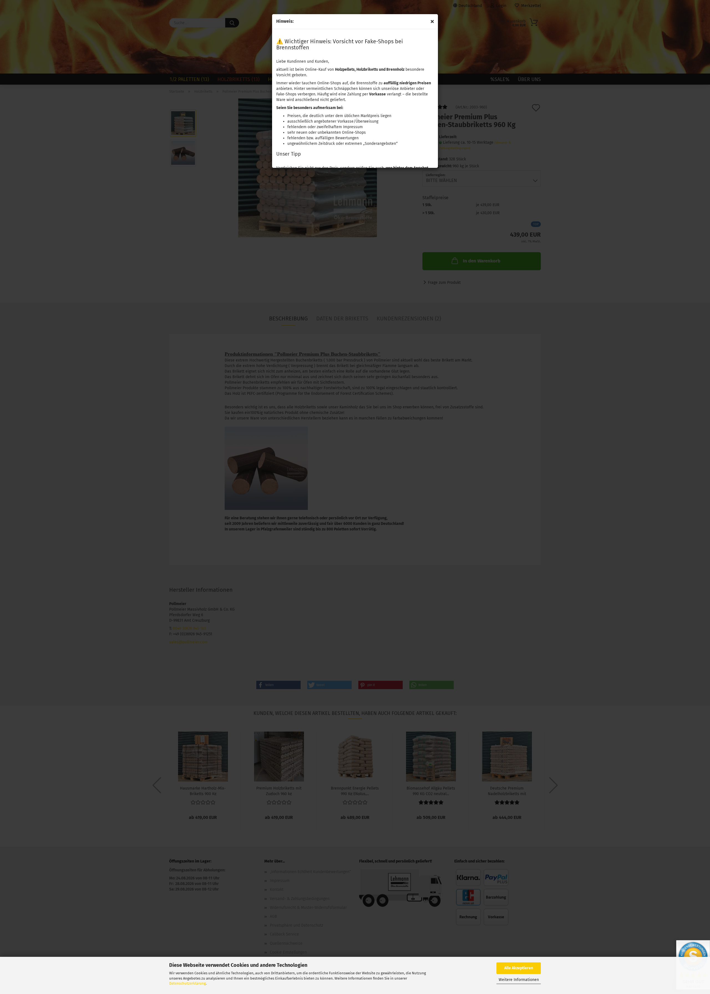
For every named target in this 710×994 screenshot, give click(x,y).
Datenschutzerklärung (187, 983)
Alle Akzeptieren (518, 968)
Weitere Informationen (519, 979)
